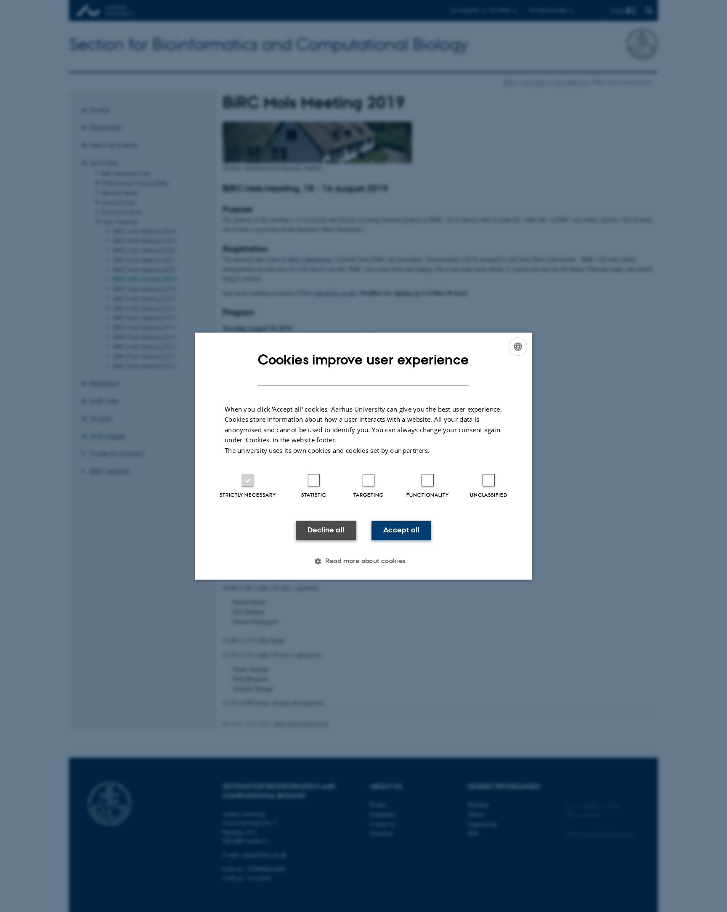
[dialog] (363, 456)
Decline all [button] (326, 530)
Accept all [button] (401, 530)
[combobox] (518, 346)
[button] (363, 561)
